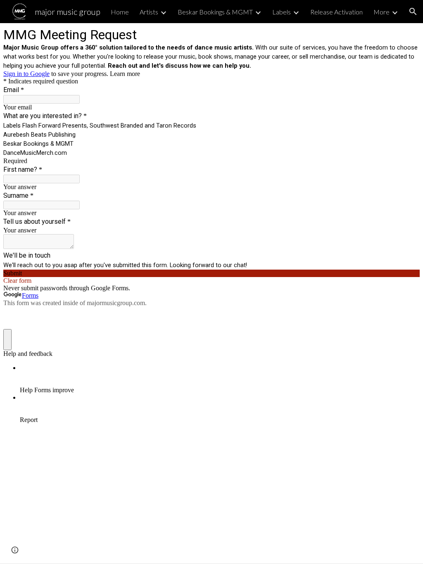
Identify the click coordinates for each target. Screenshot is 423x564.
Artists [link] (149, 12)
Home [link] (120, 12)
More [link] (381, 12)
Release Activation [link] (336, 12)
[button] (413, 11)
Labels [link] (281, 12)
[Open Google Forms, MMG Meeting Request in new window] (407, 34)
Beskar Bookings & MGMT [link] (215, 12)
